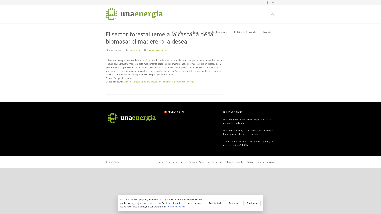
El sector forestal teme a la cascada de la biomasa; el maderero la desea (159, 81)
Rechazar (234, 203)
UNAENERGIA (134, 50)
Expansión (234, 112)
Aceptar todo (215, 203)
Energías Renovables (157, 50)
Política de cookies (176, 206)
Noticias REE (176, 112)
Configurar (252, 203)
